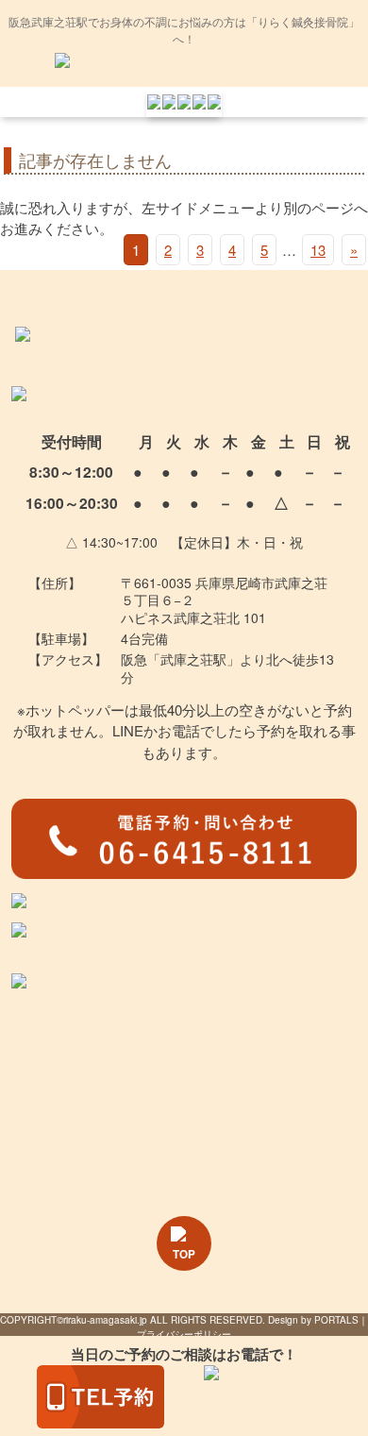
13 (318, 250)
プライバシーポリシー (184, 1334)
